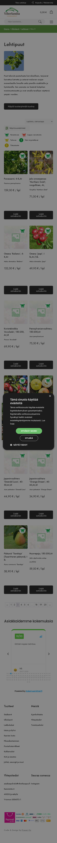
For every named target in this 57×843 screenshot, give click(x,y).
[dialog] (28, 421)
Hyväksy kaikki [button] (29, 431)
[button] (18, 445)
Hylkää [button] (29, 438)
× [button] (50, 396)
